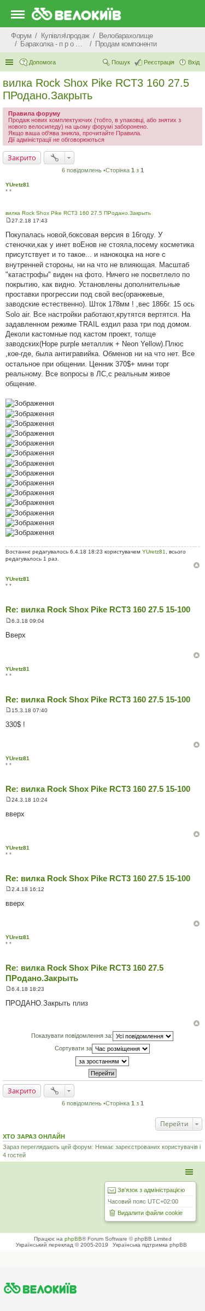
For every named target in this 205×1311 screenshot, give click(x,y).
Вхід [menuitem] (194, 62)
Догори (197, 565)
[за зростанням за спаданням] (102, 1061)
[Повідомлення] (8, 221)
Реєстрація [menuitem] (159, 62)
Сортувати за (73, 1048)
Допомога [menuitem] (42, 62)
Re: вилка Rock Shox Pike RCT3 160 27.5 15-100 (97, 609)
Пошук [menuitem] (121, 62)
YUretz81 (17, 185)
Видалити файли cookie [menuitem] (150, 1213)
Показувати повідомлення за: (72, 1035)
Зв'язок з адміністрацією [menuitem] (151, 1190)
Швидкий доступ (10, 62)
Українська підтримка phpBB (150, 1245)
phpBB (73, 1239)
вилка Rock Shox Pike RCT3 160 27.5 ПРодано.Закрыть (78, 213)
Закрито (22, 158)
